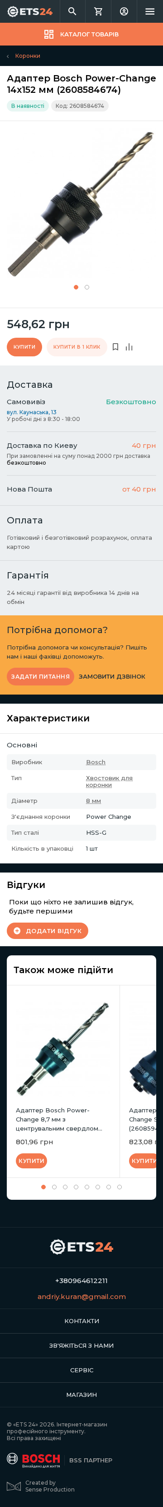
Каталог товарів (89, 34)
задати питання (40, 676)
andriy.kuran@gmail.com (82, 1296)
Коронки (27, 55)
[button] (76, 287)
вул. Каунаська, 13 (32, 412)
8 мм (93, 800)
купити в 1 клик (77, 347)
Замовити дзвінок (112, 677)
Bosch (95, 762)
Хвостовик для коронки (109, 781)
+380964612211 (81, 1280)
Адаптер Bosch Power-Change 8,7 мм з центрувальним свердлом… (59, 1119)
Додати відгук (54, 930)
